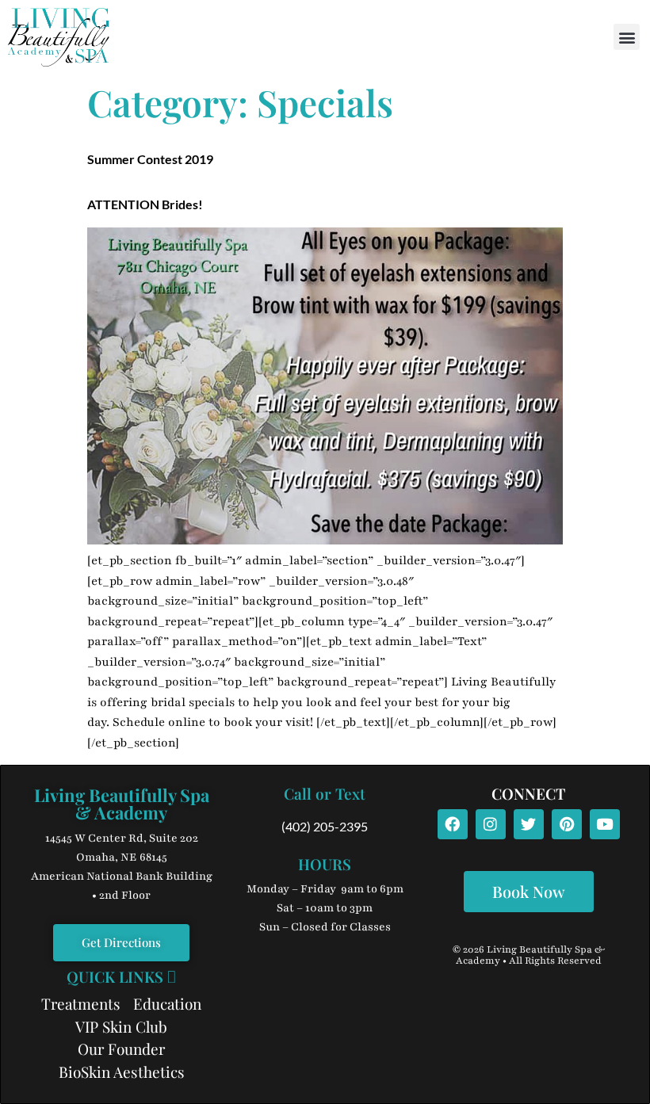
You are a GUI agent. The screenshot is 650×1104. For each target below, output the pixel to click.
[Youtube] (605, 824)
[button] (627, 37)
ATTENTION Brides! (145, 204)
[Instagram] (491, 824)
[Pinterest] (567, 824)
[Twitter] (529, 824)
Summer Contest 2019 (150, 158)
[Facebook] (453, 824)
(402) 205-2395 (324, 826)
